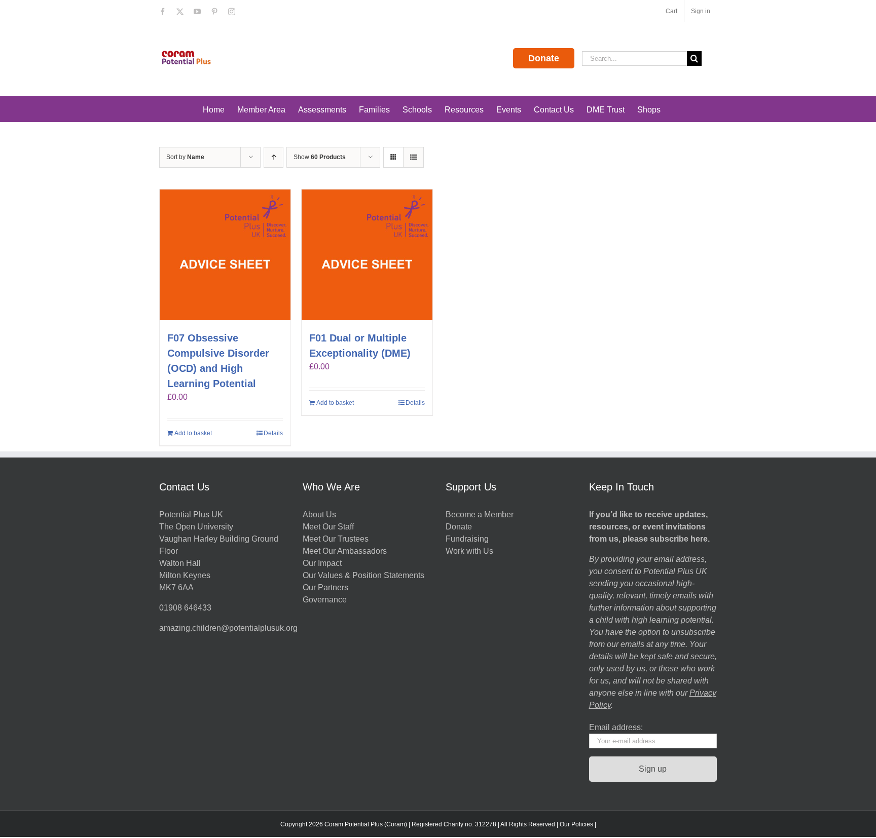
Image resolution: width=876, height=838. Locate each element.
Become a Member (480, 514)
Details (273, 433)
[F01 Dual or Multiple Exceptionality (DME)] (367, 254)
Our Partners (325, 587)
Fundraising (467, 539)
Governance (325, 599)
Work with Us (469, 551)
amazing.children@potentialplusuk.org (228, 628)
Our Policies (576, 824)
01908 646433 (185, 607)
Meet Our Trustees (336, 539)
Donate (543, 58)
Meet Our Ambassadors (345, 551)
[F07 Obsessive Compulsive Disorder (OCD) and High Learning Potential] (225, 254)
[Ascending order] (273, 157)
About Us (319, 514)
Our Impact (323, 563)
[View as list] (413, 157)
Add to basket (193, 433)
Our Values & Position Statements (363, 575)
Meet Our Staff (328, 526)
